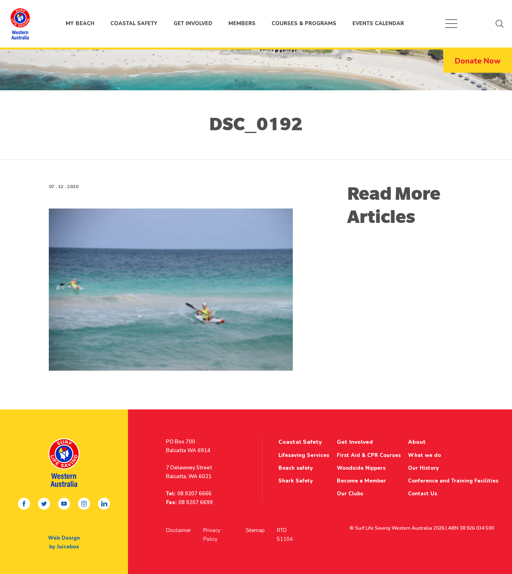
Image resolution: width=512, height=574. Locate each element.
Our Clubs (350, 493)
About (417, 442)
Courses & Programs (304, 23)
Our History (423, 468)
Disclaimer (178, 530)
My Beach (20, 24)
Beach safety (295, 468)
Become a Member (361, 481)
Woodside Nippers (361, 468)
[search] (499, 23)
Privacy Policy (211, 535)
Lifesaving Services (303, 455)
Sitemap (255, 530)
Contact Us (422, 493)
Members (242, 23)
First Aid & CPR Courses (369, 455)
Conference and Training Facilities (453, 481)
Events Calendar (378, 23)
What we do (424, 455)
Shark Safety (295, 481)
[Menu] (451, 23)
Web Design (64, 538)
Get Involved (193, 23)
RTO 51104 (285, 535)
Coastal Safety (134, 23)
